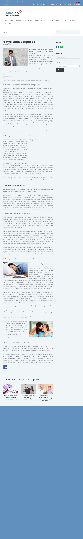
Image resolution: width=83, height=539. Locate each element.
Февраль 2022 (7, 424)
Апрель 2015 (6, 501)
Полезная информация (29, 431)
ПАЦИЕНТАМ (27, 20)
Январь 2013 (6, 515)
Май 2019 (6, 482)
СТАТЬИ (64, 20)
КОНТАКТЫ (8, 24)
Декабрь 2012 (7, 519)
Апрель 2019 (6, 486)
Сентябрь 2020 (7, 453)
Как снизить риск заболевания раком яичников (11, 397)
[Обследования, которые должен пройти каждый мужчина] (45, 389)
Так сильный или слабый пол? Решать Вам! (28, 397)
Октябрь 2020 (7, 449)
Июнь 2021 (6, 442)
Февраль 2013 (7, 512)
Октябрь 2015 (7, 497)
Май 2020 (6, 464)
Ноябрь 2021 (7, 427)
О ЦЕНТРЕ (73, 20)
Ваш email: (65, 421)
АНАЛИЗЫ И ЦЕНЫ (53, 20)
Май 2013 (6, 504)
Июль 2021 (6, 438)
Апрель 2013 (6, 508)
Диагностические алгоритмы (31, 424)
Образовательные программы (31, 427)
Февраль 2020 (7, 475)
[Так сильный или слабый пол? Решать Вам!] (28, 389)
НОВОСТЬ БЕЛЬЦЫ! (48, 435)
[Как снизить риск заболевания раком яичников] (10, 389)
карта (6, 4)
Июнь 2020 (6, 460)
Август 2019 (6, 479)
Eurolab (5, 32)
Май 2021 (6, 446)
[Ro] (79, 1)
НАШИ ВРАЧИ (39, 20)
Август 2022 (6, 420)
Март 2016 (6, 490)
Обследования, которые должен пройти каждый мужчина (45, 398)
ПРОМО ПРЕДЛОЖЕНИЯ (13, 20)
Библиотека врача (28, 420)
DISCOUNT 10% (47, 431)
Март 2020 (6, 471)
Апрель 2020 (6, 468)
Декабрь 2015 (7, 493)
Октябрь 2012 (7, 523)
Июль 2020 (6, 457)
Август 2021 (6, 435)
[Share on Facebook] (5, 367)
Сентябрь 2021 (7, 431)
